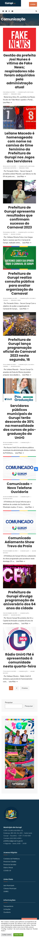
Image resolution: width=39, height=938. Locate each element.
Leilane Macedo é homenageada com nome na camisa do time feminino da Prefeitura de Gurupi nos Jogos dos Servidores (19, 147)
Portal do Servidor (10, 864)
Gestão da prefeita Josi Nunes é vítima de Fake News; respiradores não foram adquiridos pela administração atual (19, 71)
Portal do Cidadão (10, 861)
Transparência (8, 906)
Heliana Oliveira (16, 234)
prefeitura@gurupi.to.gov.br (13, 841)
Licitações (7, 909)
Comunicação (22, 92)
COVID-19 (7, 870)
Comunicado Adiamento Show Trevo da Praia (19, 542)
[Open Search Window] (36, 11)
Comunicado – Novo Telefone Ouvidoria (19, 487)
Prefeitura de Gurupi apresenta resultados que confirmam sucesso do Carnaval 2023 (19, 217)
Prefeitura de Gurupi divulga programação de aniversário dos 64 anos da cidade (19, 600)
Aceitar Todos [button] (18, 934)
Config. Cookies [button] (6, 934)
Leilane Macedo (15, 366)
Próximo (25, 688)
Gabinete (5, 94)
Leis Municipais (9, 885)
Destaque (30, 92)
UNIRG (6, 891)
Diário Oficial (8, 867)
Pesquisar (9, 702)
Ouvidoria (7, 912)
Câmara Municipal (10, 888)
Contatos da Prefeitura (12, 859)
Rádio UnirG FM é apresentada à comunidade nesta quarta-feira (19, 660)
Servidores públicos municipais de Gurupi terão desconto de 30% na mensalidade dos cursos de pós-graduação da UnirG (19, 421)
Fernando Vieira (16, 94)
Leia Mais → (7, 102)
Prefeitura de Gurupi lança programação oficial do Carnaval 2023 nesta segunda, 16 (19, 349)
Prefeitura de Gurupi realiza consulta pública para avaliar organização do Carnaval (19, 283)
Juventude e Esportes (9, 168)
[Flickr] (6, 11)
